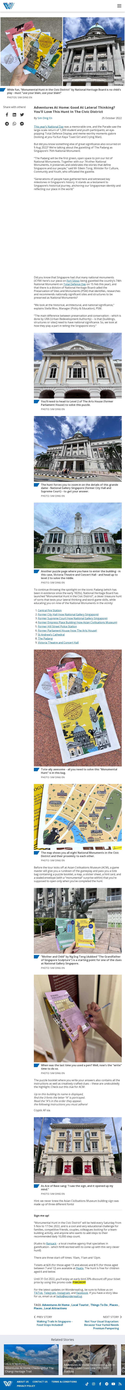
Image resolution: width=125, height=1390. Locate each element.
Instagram (63, 1293)
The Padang (45, 638)
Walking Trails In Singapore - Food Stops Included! (54, 1321)
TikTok (38, 1293)
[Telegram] (106, 1384)
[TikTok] (87, 1384)
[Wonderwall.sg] (9, 6)
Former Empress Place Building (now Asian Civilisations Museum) (77, 622)
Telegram (50, 1293)
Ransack (51, 1243)
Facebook (82, 1293)
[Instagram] (93, 1384)
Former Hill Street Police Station (57, 626)
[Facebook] (100, 1384)
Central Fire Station (50, 610)
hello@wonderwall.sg (69, 1296)
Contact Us (40, 1381)
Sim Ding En (45, 118)
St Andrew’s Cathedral (51, 634)
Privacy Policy (26, 1385)
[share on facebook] (7, 114)
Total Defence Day (74, 284)
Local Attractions (55, 1308)
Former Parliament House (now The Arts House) (67, 630)
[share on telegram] (7, 123)
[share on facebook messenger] (22, 123)
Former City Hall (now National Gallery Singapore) (68, 614)
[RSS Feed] (120, 1384)
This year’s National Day (49, 126)
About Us (23, 1381)
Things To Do (99, 1305)
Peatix (79, 1268)
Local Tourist (80, 1305)
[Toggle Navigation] (119, 5)
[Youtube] (113, 1384)
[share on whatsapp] (14, 123)
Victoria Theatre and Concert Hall (58, 642)
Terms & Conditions (64, 1381)
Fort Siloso (73, 281)
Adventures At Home (55, 1305)
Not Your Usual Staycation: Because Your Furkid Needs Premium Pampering (101, 1322)
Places (114, 1305)
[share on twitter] (22, 114)
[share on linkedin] (14, 114)
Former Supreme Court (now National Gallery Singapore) (72, 618)
